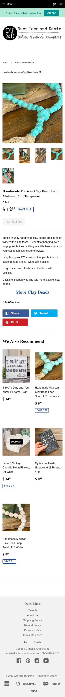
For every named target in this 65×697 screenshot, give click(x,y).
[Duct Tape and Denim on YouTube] (46, 661)
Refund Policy (32, 625)
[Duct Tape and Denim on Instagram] (37, 661)
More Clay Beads (33, 292)
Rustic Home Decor (24, 62)
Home (5, 62)
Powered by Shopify (47, 676)
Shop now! (51, 13)
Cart (59, 4)
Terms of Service (32, 635)
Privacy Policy (32, 630)
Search (32, 610)
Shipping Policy (32, 620)
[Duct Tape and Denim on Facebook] (19, 661)
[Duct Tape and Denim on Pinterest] (28, 661)
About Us (32, 615)
